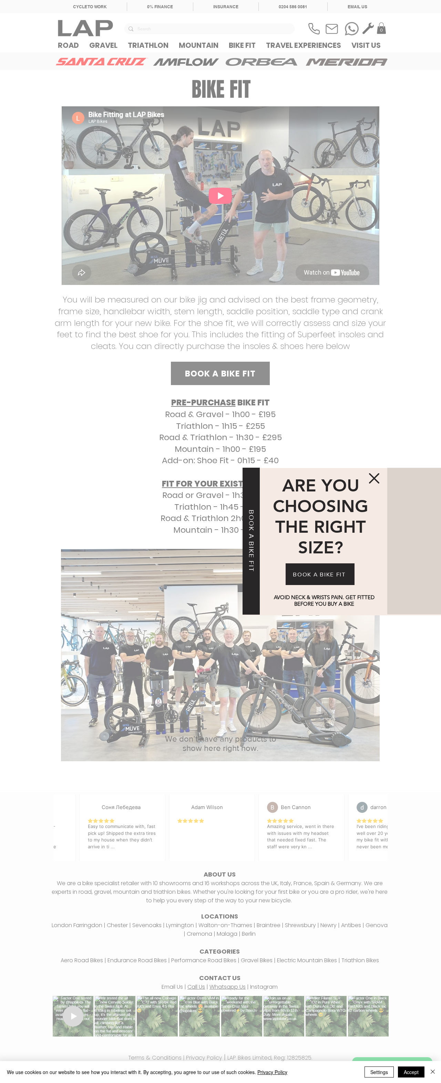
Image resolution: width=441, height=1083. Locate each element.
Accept (411, 1072)
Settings (379, 1072)
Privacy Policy (272, 1072)
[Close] (433, 1071)
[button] (374, 478)
